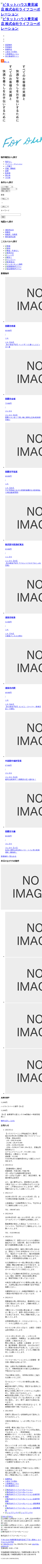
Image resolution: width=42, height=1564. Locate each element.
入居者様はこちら (12, 54)
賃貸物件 (8, 45)
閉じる (6, 62)
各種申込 (8, 49)
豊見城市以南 (10, 237)
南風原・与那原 (11, 234)
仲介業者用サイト (12, 56)
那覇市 (7, 232)
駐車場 (7, 173)
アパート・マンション (13, 164)
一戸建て (8, 166)
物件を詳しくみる (8, 1121)
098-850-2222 (8, 1544)
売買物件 (8, 47)
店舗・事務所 (10, 168)
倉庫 (7, 171)
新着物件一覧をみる (8, 856)
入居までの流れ (11, 52)
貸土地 (7, 175)
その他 (7, 178)
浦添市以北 (9, 230)
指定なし (8, 162)
